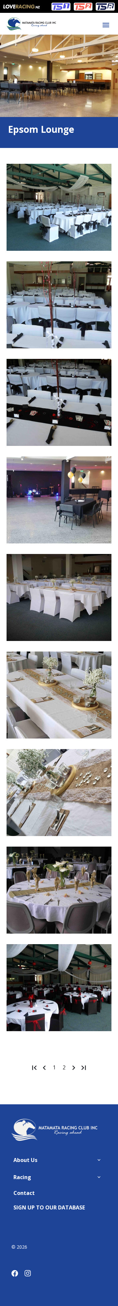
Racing (22, 1177)
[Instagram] (31, 1274)
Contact (24, 1193)
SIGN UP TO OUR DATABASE (49, 1207)
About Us (25, 1160)
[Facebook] (18, 1274)
